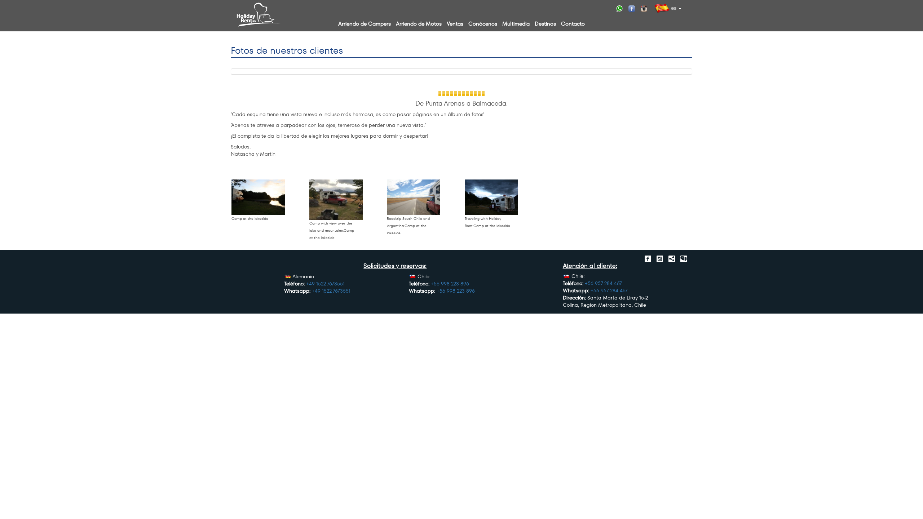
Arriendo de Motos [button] (419, 23)
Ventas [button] (455, 23)
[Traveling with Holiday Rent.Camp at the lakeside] (491, 197)
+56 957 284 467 (603, 283)
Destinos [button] (545, 23)
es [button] (673, 8)
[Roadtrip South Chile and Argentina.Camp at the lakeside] (413, 197)
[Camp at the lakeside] (258, 197)
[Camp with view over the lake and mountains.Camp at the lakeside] (336, 199)
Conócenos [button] (482, 23)
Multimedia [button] (516, 23)
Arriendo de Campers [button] (364, 23)
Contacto (573, 23)
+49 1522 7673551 (325, 283)
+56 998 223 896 (450, 283)
